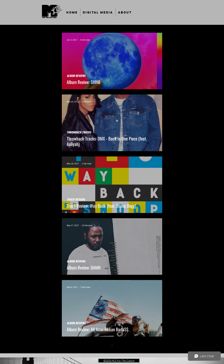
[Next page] (133, 345)
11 (125, 345)
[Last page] (140, 345)
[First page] (84, 345)
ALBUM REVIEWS (76, 75)
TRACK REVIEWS (76, 199)
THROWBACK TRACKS (79, 132)
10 (118, 345)
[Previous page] (91, 345)
